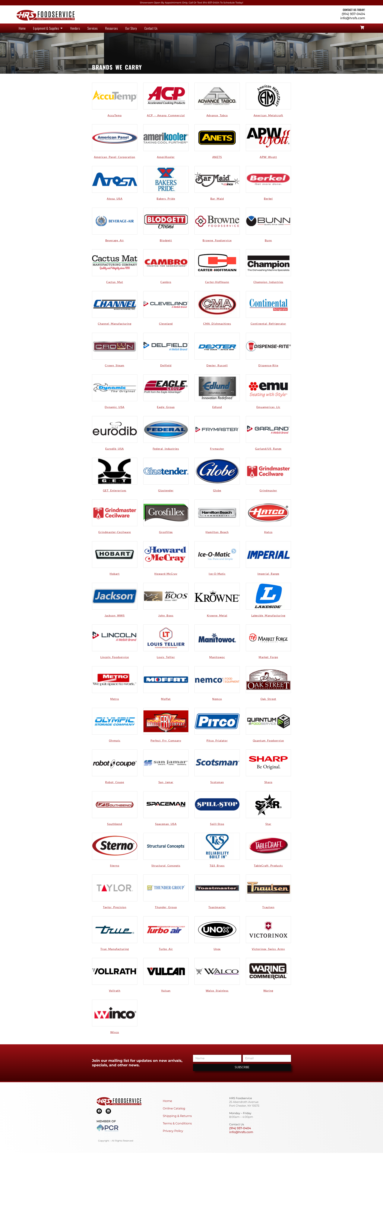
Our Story (131, 28)
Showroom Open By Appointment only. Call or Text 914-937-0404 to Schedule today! (191, 2)
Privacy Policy (173, 1131)
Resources (111, 28)
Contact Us (151, 28)
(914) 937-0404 (353, 14)
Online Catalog (174, 1108)
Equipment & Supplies (46, 28)
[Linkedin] (108, 1111)
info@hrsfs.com (352, 18)
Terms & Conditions (177, 1123)
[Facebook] (99, 1111)
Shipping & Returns (177, 1116)
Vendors (75, 28)
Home (22, 28)
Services (92, 28)
